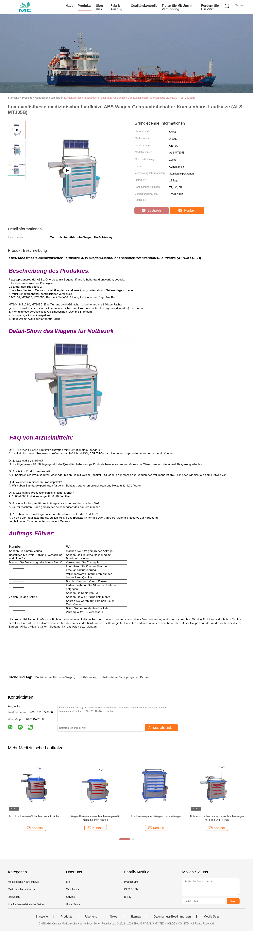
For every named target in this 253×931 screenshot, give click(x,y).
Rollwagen (14, 896)
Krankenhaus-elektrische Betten (26, 904)
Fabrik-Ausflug (116, 7)
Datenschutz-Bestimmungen (172, 916)
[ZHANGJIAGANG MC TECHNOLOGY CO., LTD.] (27, 7)
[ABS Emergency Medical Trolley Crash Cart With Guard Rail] (77, 190)
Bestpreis (153, 210)
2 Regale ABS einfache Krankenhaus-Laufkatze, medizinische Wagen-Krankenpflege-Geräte (35, 818)
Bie (68, 881)
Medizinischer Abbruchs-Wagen (54, 677)
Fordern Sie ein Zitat (210, 7)
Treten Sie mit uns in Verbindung (177, 7)
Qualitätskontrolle (144, 5)
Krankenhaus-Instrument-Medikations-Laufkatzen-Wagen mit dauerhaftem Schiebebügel (95, 818)
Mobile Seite (211, 916)
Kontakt (189, 210)
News (113, 916)
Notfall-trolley (88, 677)
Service (70, 896)
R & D (127, 896)
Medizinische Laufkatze (21, 889)
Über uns (99, 7)
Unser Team (73, 904)
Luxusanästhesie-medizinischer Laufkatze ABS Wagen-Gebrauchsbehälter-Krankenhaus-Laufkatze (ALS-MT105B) (129, 97)
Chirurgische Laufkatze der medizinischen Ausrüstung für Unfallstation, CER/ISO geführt (156, 818)
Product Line (131, 881)
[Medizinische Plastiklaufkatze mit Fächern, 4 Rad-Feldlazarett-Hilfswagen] (217, 784)
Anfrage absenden (161, 727)
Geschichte (72, 889)
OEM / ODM (131, 889)
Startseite (42, 916)
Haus (69, 5)
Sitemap (135, 916)
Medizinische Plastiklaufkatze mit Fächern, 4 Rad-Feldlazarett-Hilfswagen (217, 818)
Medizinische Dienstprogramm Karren (125, 677)
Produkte (85, 5)
